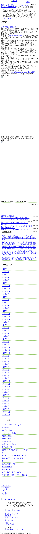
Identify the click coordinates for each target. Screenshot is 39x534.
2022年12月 (6, 381)
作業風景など (7, 441)
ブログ (3, 492)
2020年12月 (6, 412)
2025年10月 (6, 291)
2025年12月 (6, 286)
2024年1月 (5, 345)
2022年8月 (5, 392)
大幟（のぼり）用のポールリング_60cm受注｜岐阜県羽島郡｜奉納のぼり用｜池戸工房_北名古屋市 (19, 237)
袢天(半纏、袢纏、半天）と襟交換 (14, 475)
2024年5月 (5, 333)
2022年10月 (6, 387)
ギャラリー (5, 494)
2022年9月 (5, 389)
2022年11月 (6, 384)
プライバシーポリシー (11, 518)
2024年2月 (5, 342)
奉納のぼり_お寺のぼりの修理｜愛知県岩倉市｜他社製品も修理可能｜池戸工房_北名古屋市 (19, 243)
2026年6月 (5, 274)
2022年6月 (5, 398)
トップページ (6, 486)
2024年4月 (5, 336)
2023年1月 (5, 378)
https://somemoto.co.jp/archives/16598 (23, 72)
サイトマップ (10, 521)
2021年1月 (5, 409)
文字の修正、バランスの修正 (12, 458)
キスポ (28, 2)
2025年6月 (5, 302)
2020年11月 (6, 415)
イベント (4, 491)
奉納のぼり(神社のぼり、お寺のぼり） (16, 450)
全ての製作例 (7, 447)
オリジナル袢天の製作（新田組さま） (15, 218)
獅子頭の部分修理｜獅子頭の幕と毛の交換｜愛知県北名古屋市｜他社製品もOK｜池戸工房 (19, 258)
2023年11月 (6, 350)
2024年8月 (5, 325)
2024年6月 (5, 331)
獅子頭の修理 (7, 467)
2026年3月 (5, 283)
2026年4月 (5, 280)
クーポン (4, 489)
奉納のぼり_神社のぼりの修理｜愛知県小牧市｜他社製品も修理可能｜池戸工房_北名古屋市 (19, 247)
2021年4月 (5, 401)
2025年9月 (5, 294)
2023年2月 (5, 375)
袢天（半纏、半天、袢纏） (12, 472)
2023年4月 (5, 370)
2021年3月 (5, 403)
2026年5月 (5, 277)
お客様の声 (6, 427)
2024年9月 (5, 322)
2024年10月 (6, 319)
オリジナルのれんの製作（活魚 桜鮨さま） (15, 220)
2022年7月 (5, 395)
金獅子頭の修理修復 (8, 27)
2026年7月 (5, 272)
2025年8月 (5, 297)
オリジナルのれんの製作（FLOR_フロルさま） (14, 223)
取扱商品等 (5, 487)
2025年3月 (5, 311)
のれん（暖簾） (7, 439)
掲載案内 (8, 516)
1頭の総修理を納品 (15, 35)
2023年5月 (5, 367)
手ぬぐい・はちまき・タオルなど (14, 455)
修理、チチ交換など (9, 444)
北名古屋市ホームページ (14, 529)
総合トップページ (11, 514)
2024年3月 (5, 339)
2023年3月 (5, 373)
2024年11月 (6, 316)
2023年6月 (5, 364)
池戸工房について (8, 464)
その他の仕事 (7, 430)
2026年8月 (5, 269)
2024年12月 (6, 314)
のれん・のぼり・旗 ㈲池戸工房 (14, 6)
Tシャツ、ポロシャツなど (11, 425)
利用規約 (8, 522)
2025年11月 (6, 288)
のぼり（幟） (7, 436)
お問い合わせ (10, 524)
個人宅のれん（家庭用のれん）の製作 (15, 229)
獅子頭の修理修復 (7, 216)
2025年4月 (5, 308)
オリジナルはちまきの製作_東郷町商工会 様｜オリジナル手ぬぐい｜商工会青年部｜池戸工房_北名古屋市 (19, 252)
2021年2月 (5, 406)
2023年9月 (5, 356)
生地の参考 (6, 469)
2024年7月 (5, 328)
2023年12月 (6, 347)
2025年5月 (5, 305)
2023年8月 (5, 359)
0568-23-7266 (7, 18)
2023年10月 (6, 353)
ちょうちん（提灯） (9, 433)
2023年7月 (5, 361)
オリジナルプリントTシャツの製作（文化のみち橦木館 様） (16, 227)
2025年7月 (5, 300)
